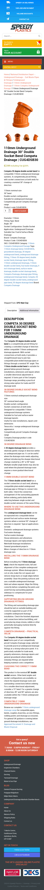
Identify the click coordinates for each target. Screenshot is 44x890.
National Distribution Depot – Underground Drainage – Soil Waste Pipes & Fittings (21, 77)
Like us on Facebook (22, 855)
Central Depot (10, 67)
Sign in (13, 52)
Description (12, 310)
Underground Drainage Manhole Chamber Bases (21, 799)
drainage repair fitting (24, 260)
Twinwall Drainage (11, 778)
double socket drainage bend (24, 271)
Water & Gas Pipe (10, 781)
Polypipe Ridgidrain (11, 793)
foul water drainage (29, 265)
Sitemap (26, 883)
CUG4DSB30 (29, 249)
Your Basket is (22, 43)
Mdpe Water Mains (11, 796)
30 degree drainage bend (23, 282)
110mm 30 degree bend (20, 257)
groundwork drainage (13, 251)
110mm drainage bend (13, 249)
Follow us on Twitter (22, 850)
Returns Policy (9, 814)
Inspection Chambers (12, 768)
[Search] (39, 36)
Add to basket (20, 211)
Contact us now (22, 742)
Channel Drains (9, 771)
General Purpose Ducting (13, 789)
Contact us (24, 19)
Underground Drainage (12, 764)
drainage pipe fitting (28, 274)
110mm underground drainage (16, 263)
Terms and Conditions (29, 886)
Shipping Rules (9, 818)
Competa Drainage (12, 274)
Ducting (7, 774)
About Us (7, 811)
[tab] (12, 310)
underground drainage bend (15, 277)
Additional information (29, 310)
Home (6, 74)
